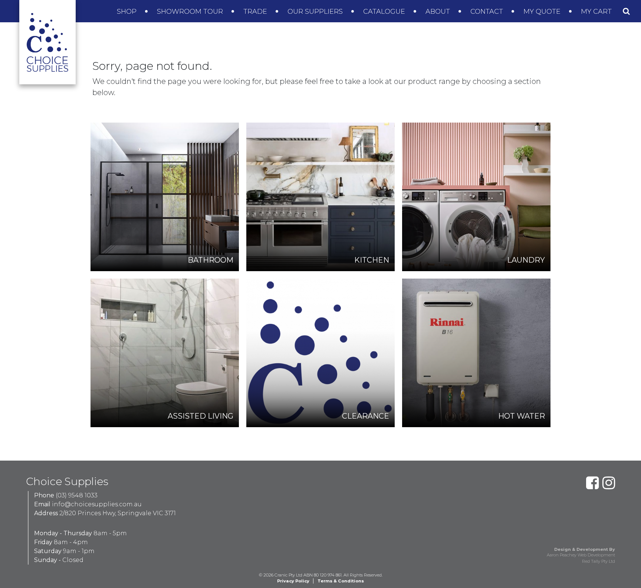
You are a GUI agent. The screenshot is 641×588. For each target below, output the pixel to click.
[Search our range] (626, 11)
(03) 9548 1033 (77, 495)
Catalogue (385, 11)
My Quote (542, 11)
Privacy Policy (293, 581)
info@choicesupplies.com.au (97, 504)
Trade (256, 11)
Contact (487, 11)
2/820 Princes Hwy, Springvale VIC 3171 (117, 513)
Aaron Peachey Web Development (581, 555)
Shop (127, 11)
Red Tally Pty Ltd (598, 561)
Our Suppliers (316, 11)
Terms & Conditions (341, 581)
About (438, 11)
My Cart (597, 11)
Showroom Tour (191, 11)
